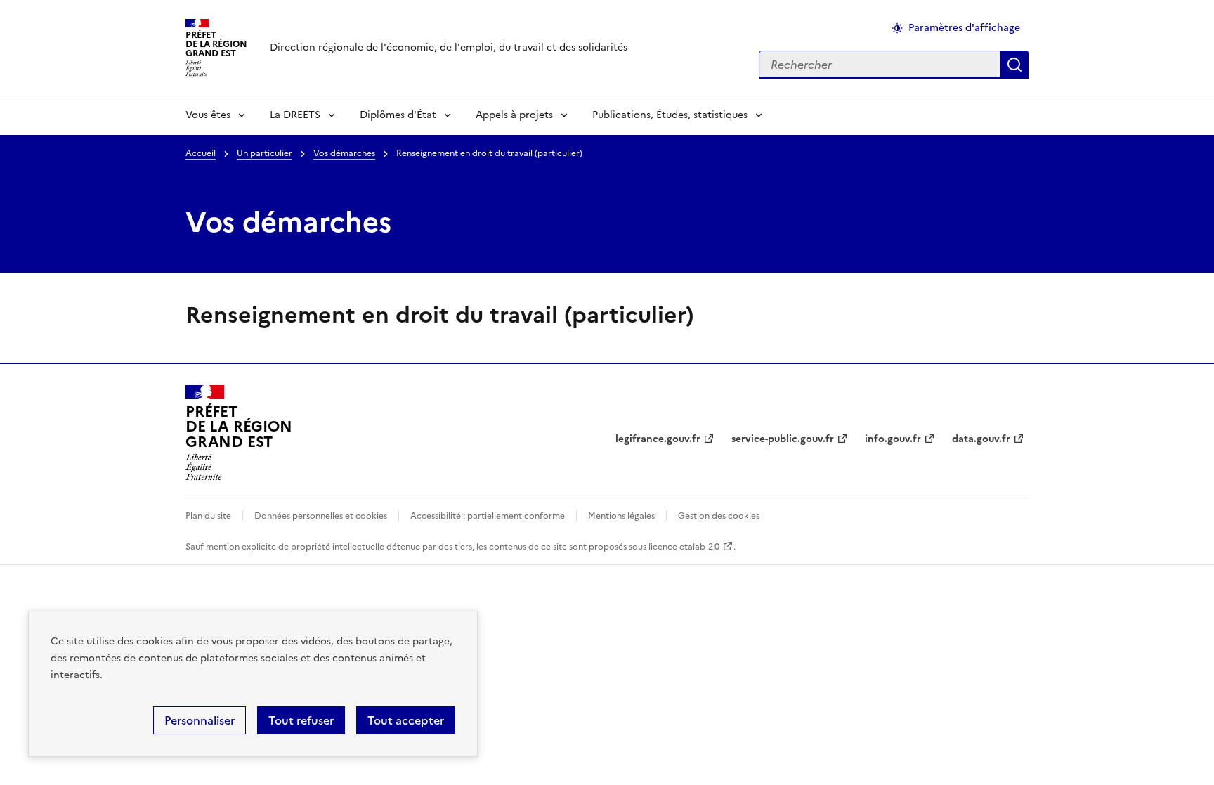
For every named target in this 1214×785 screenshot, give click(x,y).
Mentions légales (621, 516)
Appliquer (1014, 65)
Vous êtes (207, 115)
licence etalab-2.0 (683, 546)
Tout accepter (405, 720)
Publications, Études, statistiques (670, 115)
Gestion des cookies (718, 516)
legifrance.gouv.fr (657, 439)
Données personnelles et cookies (320, 516)
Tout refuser (301, 720)
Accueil (200, 153)
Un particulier (264, 153)
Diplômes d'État (398, 115)
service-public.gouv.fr (782, 439)
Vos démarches (344, 153)
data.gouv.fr (981, 439)
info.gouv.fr (893, 439)
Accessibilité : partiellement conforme (487, 516)
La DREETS (295, 115)
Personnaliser (199, 720)
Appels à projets (514, 115)
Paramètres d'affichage (964, 27)
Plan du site (208, 516)
